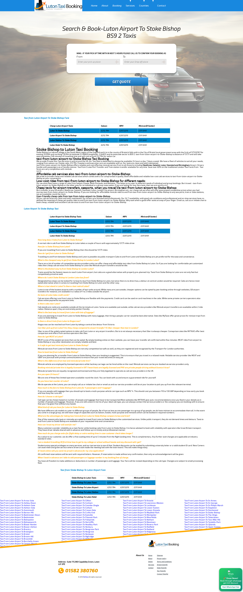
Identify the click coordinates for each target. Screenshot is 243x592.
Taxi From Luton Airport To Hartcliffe (77, 522)
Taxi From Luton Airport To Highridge (77, 536)
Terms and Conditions (164, 562)
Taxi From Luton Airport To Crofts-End (78, 512)
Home (94, 5)
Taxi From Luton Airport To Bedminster (17, 517)
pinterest (69, 556)
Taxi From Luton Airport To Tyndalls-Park (202, 522)
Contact (161, 5)
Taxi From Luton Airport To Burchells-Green (19, 541)
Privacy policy (161, 559)
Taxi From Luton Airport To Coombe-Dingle (80, 505)
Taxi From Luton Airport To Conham (77, 503)
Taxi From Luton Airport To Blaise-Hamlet (18, 524)
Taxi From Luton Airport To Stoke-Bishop (202, 512)
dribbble (81, 556)
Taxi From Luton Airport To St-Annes (200, 500)
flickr (77, 556)
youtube (73, 556)
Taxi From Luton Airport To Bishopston (17, 520)
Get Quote (121, 82)
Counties (144, 5)
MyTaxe (85, 577)
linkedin (88, 556)
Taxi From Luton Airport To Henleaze (77, 534)
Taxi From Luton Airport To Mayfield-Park (141, 512)
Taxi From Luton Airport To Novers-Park (140, 524)
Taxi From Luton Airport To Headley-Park (79, 524)
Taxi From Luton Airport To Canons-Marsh (18, 543)
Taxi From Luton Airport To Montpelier (140, 515)
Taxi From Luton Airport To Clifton (76, 500)
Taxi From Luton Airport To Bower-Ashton (18, 527)
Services (130, 5)
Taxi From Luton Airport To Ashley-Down (18, 503)
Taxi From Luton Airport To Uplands (199, 524)
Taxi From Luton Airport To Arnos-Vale (17, 500)
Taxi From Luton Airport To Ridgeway (139, 532)
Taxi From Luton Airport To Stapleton (200, 508)
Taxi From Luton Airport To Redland (138, 529)
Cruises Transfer (162, 574)
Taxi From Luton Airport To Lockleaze (139, 505)
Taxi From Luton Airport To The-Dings (200, 515)
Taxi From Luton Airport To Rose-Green (140, 534)
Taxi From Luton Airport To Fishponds (77, 520)
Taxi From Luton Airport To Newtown (139, 522)
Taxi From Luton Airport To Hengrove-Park (80, 529)
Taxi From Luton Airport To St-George (200, 503)
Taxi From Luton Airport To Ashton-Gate (17, 505)
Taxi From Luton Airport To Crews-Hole (78, 510)
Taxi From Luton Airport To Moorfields (139, 517)
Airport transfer (162, 565)
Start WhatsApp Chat (230, 587)
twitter (66, 556)
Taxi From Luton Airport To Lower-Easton (141, 508)
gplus (85, 556)
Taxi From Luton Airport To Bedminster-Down (20, 515)
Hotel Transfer (162, 568)
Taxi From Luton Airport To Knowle (138, 500)
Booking (117, 5)
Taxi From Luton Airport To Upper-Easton (202, 527)
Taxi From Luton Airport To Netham (138, 520)
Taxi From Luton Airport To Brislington (16, 532)
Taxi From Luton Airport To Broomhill (16, 539)
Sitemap (160, 555)
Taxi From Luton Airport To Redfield (138, 527)
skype (96, 556)
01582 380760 (81, 571)
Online (150, 562)
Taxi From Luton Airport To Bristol (15, 534)
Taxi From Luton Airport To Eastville (77, 515)
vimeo (100, 556)
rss (92, 556)
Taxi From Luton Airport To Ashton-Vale (17, 508)
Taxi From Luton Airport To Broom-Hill (16, 536)
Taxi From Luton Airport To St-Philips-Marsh (203, 505)
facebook (62, 556)
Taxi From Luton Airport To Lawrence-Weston (143, 503)
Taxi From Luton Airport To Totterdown (201, 517)
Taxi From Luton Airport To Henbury (77, 527)
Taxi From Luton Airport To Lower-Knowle (141, 510)
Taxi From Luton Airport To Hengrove (77, 532)
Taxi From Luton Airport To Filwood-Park (79, 517)
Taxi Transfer (161, 571)
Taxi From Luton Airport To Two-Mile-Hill (202, 520)
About (105, 5)
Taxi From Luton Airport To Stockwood (201, 510)
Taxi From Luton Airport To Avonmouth (17, 510)
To (124, 56)
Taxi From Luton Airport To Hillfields (77, 539)
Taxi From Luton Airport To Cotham (76, 508)
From (79, 56)
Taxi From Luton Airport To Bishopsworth (18, 522)
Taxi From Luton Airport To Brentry (15, 529)
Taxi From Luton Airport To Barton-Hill (17, 512)
